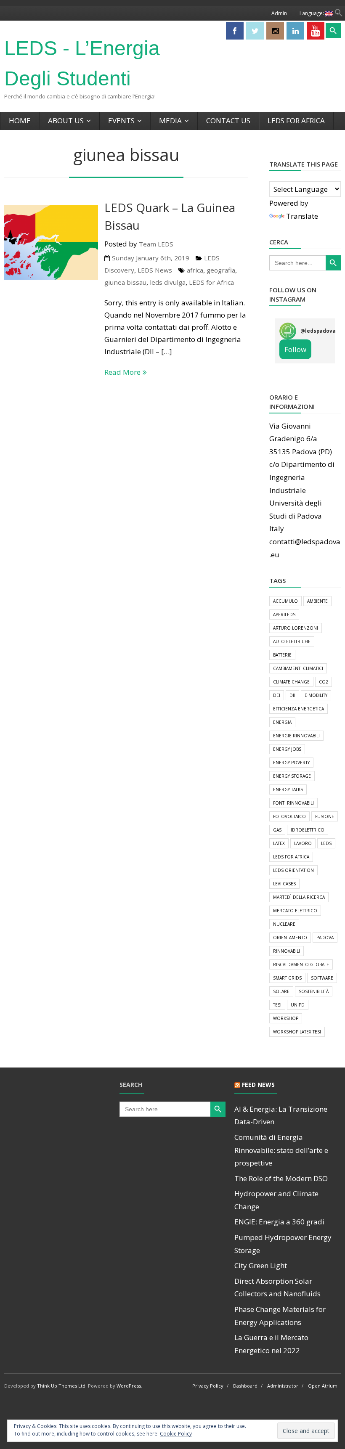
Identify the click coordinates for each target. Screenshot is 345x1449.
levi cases (284, 884)
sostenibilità (314, 991)
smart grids (287, 978)
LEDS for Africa (296, 120)
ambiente (317, 601)
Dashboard (245, 1386)
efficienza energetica (298, 709)
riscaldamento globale (301, 964)
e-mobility (316, 695)
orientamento (290, 937)
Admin (279, 13)
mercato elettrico (295, 911)
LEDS (326, 843)
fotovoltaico (289, 816)
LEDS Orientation (293, 870)
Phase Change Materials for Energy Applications (280, 1315)
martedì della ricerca (299, 897)
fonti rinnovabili (293, 803)
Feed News (258, 1085)
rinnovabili (286, 951)
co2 (323, 682)
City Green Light (260, 1265)
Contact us (228, 120)
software (322, 978)
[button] (338, 14)
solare (281, 991)
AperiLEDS (284, 614)
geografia (221, 270)
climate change (291, 682)
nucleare (284, 924)
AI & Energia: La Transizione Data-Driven (280, 1115)
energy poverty (291, 763)
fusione (324, 816)
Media (170, 120)
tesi (277, 1005)
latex (279, 843)
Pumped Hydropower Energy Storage (283, 1243)
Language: (312, 13)
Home (20, 120)
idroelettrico (307, 830)
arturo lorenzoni (295, 628)
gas (277, 830)
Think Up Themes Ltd (61, 1386)
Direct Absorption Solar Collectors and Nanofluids (277, 1287)
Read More (122, 372)
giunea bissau (125, 282)
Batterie (282, 655)
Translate (302, 216)
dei (276, 695)
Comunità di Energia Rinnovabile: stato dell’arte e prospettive (281, 1150)
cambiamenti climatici (298, 668)
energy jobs (287, 749)
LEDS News (155, 270)
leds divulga (168, 282)
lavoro (303, 843)
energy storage (292, 776)
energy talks (288, 789)
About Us (66, 120)
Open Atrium (322, 1386)
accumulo (285, 601)
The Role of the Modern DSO (281, 1178)
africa (195, 270)
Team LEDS (156, 244)
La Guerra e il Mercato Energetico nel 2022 (271, 1343)
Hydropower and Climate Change (276, 1200)
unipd (298, 1005)
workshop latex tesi (297, 1032)
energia (282, 722)
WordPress (129, 1386)
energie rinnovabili (296, 736)
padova (325, 937)
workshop (285, 1018)
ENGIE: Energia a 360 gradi (279, 1221)
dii (292, 695)
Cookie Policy (176, 1433)
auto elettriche (291, 641)
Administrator (282, 1386)
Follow (295, 349)
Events (121, 120)
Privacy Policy (207, 1386)
